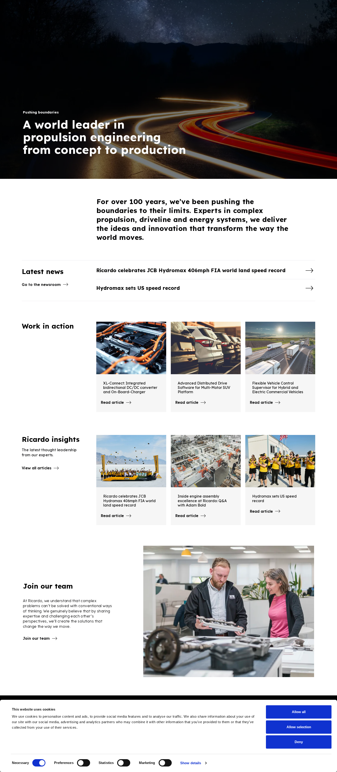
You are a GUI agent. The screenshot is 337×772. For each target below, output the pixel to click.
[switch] (83, 762)
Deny (299, 742)
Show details (190, 763)
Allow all (299, 712)
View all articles (36, 468)
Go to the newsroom (41, 284)
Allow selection (299, 727)
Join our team (36, 638)
